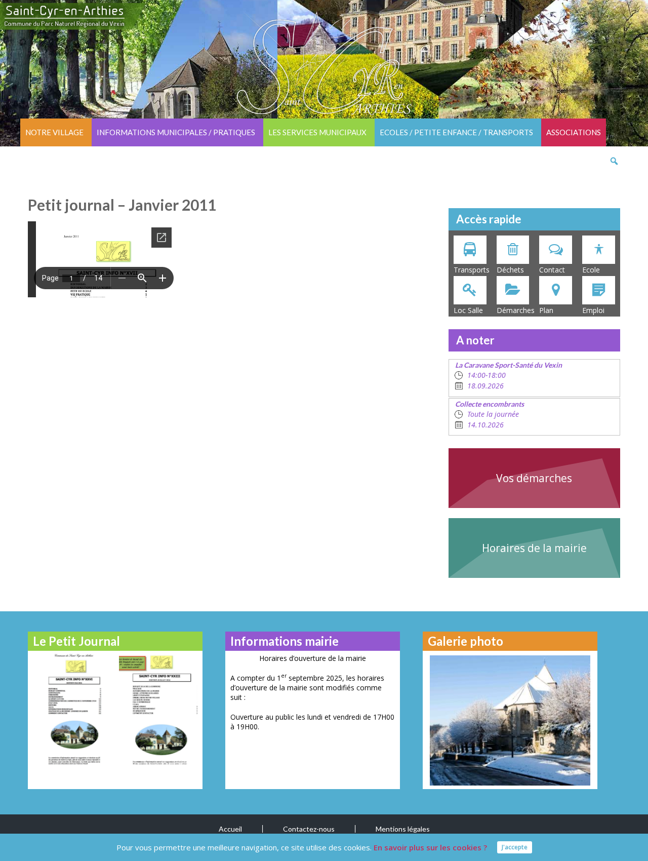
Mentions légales (403, 829)
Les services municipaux (317, 132)
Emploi (593, 310)
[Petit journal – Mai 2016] (72, 708)
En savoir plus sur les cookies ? (430, 847)
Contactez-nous (309, 829)
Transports (472, 270)
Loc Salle (468, 310)
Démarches (516, 310)
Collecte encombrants (489, 404)
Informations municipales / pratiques (176, 132)
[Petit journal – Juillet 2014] (158, 708)
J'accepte (515, 847)
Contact (552, 270)
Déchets (510, 270)
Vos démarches (534, 478)
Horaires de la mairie (534, 548)
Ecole (591, 270)
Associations (573, 132)
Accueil (230, 829)
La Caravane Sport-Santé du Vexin (508, 365)
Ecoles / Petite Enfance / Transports (456, 132)
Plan (546, 310)
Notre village (54, 132)
